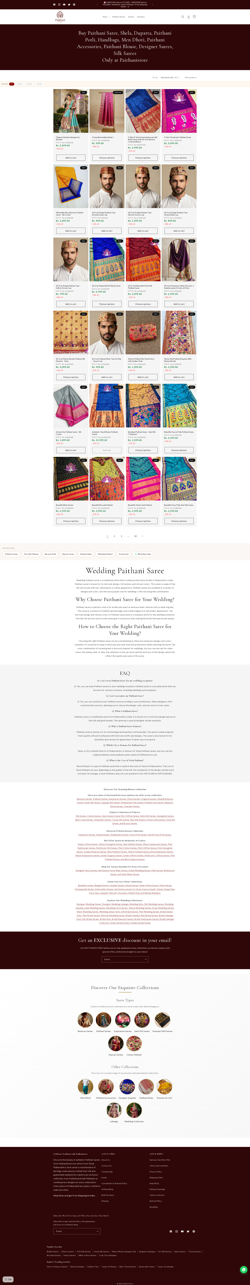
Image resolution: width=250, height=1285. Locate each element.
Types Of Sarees (109, 1266)
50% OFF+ (39, 84)
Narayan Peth (50, 554)
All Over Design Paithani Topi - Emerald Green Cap (104, 214)
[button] (106, 17)
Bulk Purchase (107, 1195)
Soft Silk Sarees (84, 1251)
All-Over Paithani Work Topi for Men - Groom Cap (106, 360)
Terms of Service (157, 1195)
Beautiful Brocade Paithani (102, 505)
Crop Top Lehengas (108, 1255)
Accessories (124, 554)
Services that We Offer (160, 1160)
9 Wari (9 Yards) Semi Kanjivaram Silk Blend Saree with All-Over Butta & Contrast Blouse (142, 139)
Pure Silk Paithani (31, 554)
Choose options (107, 158)
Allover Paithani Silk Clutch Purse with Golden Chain (141, 360)
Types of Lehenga (166, 1266)
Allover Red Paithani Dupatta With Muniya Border (178, 360)
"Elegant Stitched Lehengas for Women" (68, 138)
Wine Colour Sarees (87, 1255)
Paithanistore (128, 1283)
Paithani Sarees (11, 554)
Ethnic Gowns (68, 1251)
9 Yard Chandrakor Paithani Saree (177, 137)
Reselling (154, 1207)
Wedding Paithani (105, 554)
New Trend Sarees (128, 1266)
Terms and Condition (159, 1166)
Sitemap (105, 1201)
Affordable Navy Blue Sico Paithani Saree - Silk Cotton (69, 214)
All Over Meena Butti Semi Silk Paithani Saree (140, 287)
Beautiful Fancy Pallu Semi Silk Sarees (178, 505)
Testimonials (107, 1172)
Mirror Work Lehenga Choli (124, 1251)
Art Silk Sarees (164, 1251)
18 (135, 536)
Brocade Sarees (54, 1255)
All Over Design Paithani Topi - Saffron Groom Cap (68, 287)
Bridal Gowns (53, 1251)
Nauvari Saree (68, 554)
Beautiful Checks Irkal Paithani (140, 505)
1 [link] (107, 536)
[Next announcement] (153, 4)
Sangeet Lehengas (147, 1251)
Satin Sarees (180, 1251)
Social (104, 1177)
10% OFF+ (19, 84)
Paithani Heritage (157, 1189)
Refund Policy (156, 1201)
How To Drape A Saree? (57, 1266)
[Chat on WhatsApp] (243, 1269)
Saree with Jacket (147, 1266)
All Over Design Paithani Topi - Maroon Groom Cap (140, 214)
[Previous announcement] (97, 4)
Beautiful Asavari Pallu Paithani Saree (178, 432)
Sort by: (155, 77)
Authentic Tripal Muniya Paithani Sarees (105, 433)
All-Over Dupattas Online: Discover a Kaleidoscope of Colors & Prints (179, 287)
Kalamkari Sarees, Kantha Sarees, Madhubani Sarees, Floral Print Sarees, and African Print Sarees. (125, 834)
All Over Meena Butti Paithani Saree (106, 286)
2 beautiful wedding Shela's (103, 137)
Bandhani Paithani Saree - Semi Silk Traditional (142, 433)
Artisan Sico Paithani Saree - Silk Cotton (68, 433)
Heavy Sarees (70, 1255)
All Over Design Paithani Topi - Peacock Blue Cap (176, 214)
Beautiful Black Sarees (64, 505)
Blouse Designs (78, 1266)
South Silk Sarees (101, 1251)
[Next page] (142, 536)
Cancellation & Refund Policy (114, 1183)
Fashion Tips (93, 1266)
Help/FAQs (154, 1183)
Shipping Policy (156, 1177)
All (11, 84)
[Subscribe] (145, 959)
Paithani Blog (107, 1189)
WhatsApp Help (144, 554)
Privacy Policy (156, 1172)
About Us (105, 1160)
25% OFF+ (29, 84)
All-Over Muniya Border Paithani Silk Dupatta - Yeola (70, 360)
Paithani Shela (86, 554)
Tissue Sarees (195, 1251)
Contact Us (106, 1166)
